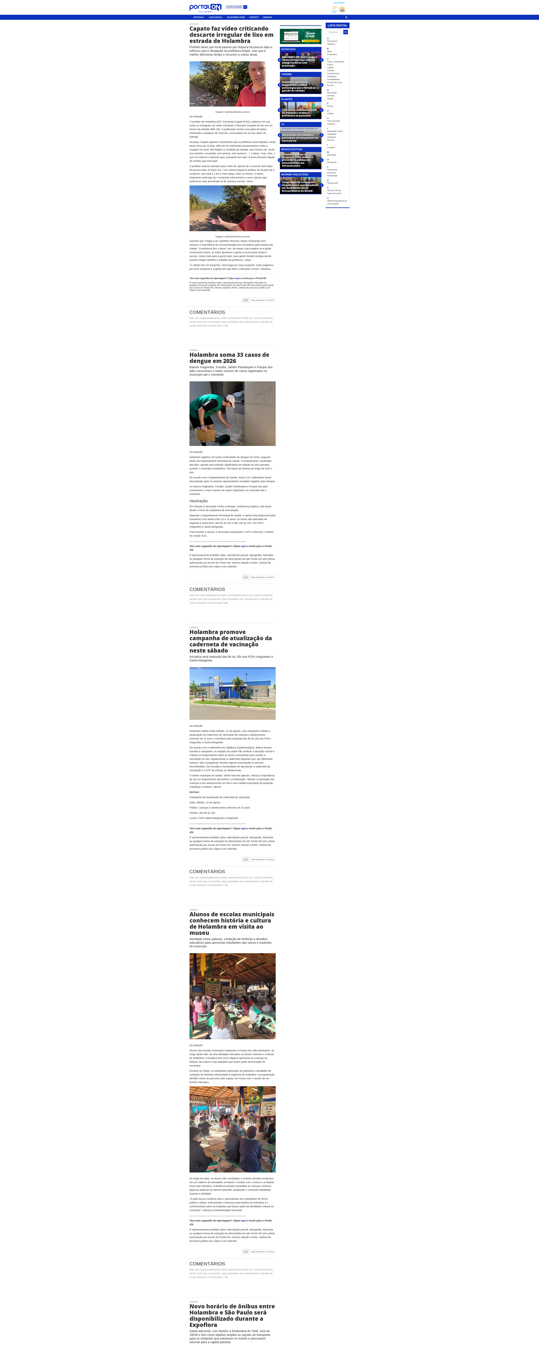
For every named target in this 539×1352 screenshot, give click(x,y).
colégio (330, 67)
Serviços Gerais (334, 190)
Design (330, 98)
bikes (329, 51)
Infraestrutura (292, 149)
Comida (330, 70)
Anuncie (267, 17)
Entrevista (288, 49)
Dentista (330, 95)
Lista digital (216, 17)
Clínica (330, 64)
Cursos (330, 85)
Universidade (333, 204)
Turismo (286, 74)
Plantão (286, 99)
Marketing (331, 155)
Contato (254, 17)
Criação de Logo (334, 82)
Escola (330, 106)
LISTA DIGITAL (337, 25)
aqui (237, 278)
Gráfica (330, 113)
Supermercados (334, 193)
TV (282, 124)
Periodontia (332, 170)
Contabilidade (333, 79)
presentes (331, 173)
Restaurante (332, 183)
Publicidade (332, 175)
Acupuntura (332, 41)
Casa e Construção (335, 61)
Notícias (198, 17)
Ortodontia (332, 162)
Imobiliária (331, 134)
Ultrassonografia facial (337, 201)
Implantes (331, 137)
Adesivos (331, 44)
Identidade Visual (334, 131)
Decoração (332, 93)
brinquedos (332, 54)
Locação (331, 147)
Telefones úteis (236, 17)
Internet (330, 140)
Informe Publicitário (294, 174)
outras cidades (236, 7)
